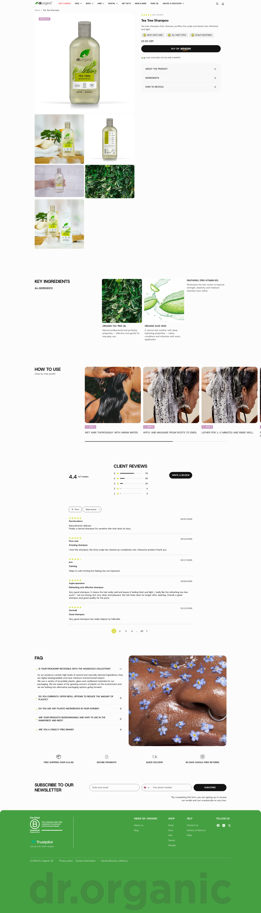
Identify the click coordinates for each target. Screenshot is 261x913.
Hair (170, 835)
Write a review (180, 475)
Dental (171, 840)
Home (37, 10)
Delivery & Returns (196, 830)
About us (138, 825)
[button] (78, 4)
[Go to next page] (147, 631)
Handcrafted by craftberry (114, 860)
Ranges (172, 845)
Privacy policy (66, 860)
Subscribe (210, 787)
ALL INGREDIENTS (44, 288)
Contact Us (192, 825)
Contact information (85, 860)
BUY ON (175, 48)
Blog (136, 830)
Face (170, 830)
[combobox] (146, 787)
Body (171, 825)
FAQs (189, 835)
